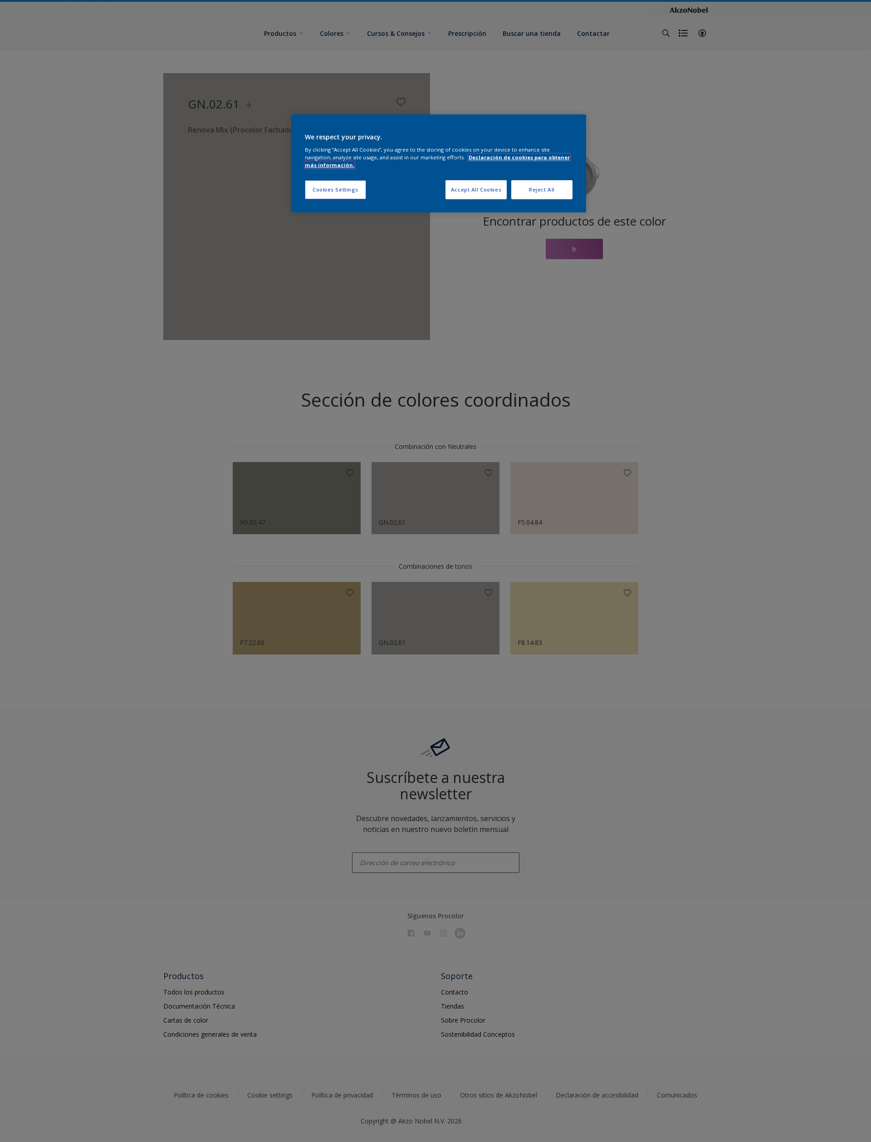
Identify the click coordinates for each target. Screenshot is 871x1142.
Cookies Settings (335, 189)
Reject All (542, 189)
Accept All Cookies (476, 189)
